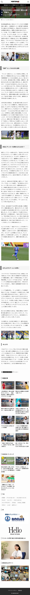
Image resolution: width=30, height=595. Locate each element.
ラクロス (14, 502)
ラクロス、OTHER (21, 502)
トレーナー (9, 500)
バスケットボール (17, 500)
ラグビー (4, 505)
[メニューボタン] (28, 2)
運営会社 (20, 590)
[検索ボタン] (2, 2)
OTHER (3, 497)
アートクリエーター (11, 497)
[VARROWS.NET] (15, 2)
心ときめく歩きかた (7, 14)
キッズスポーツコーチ (21, 497)
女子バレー (14, 505)
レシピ (8, 505)
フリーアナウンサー (6, 502)
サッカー (16, 372)
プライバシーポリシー (12, 590)
